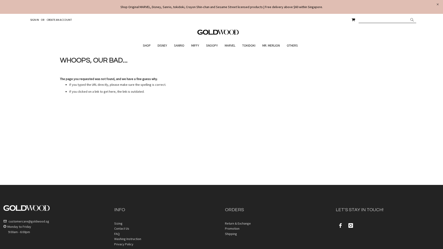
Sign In (34, 19)
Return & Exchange (238, 223)
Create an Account (59, 19)
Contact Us (121, 228)
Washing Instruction (127, 239)
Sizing (118, 223)
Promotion (232, 228)
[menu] (221, 45)
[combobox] (387, 19)
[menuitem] (148, 45)
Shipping (231, 234)
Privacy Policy (123, 244)
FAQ (117, 234)
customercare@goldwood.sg (28, 221)
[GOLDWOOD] (218, 34)
